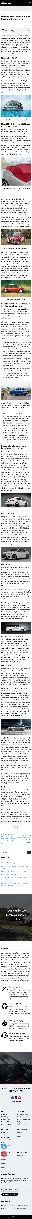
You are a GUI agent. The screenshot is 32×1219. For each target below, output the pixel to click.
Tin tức (3, 14)
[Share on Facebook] (14, 827)
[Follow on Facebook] (12, 1097)
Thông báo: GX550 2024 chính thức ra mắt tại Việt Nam (15, 878)
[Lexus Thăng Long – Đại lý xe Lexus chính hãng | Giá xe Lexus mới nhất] (13, 3)
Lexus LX (3, 1167)
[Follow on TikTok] (16, 1097)
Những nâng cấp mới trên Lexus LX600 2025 (14, 867)
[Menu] (30, 3)
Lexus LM (20, 1155)
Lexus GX (4, 1163)
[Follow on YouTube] (19, 1097)
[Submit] (28, 8)
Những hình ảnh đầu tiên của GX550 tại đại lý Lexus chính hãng (14, 873)
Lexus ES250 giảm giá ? (9, 863)
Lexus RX (3, 1159)
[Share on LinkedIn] (17, 827)
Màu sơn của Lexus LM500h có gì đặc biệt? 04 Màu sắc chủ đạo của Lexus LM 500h (8, 838)
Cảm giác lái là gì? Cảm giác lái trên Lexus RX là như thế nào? (15, 884)
